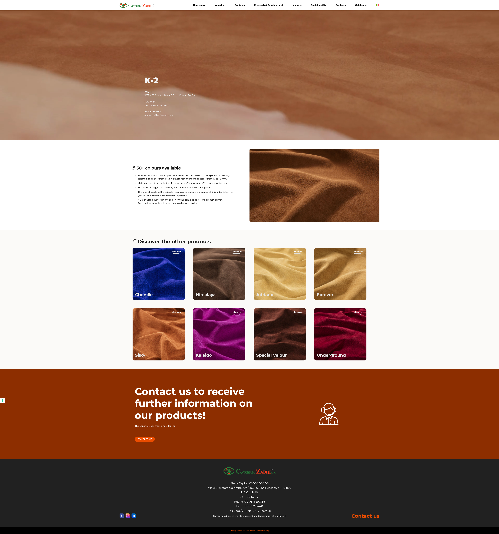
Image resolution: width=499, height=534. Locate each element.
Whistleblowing (262, 531)
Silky (140, 355)
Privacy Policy (236, 531)
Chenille (144, 294)
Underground (331, 355)
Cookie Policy (249, 531)
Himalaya (206, 294)
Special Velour (271, 355)
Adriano (264, 294)
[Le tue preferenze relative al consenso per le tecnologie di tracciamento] (2, 400)
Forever (325, 294)
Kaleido (204, 355)
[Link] (138, 5)
